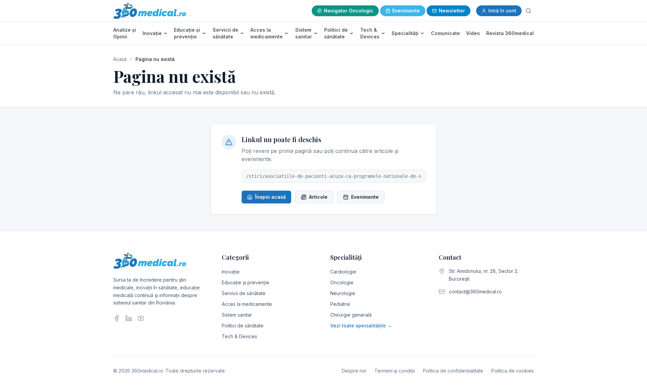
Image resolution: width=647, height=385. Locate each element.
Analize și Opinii (124, 33)
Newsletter (452, 10)
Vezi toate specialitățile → (361, 325)
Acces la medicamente (266, 33)
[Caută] (528, 10)
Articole (318, 197)
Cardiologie (343, 272)
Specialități (405, 33)
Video (473, 33)
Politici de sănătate (336, 33)
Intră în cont (502, 10)
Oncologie (341, 282)
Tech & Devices (369, 33)
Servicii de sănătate (225, 33)
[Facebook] (116, 318)
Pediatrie (340, 304)
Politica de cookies (512, 371)
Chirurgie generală (351, 315)
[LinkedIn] (128, 318)
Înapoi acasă (270, 197)
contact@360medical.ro (475, 291)
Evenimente (406, 10)
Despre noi (354, 371)
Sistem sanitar (303, 33)
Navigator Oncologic (348, 10)
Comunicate (445, 33)
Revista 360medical (510, 33)
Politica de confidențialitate (453, 371)
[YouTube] (140, 318)
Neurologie (342, 293)
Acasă (120, 59)
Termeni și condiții (394, 371)
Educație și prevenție (187, 33)
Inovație (152, 33)
